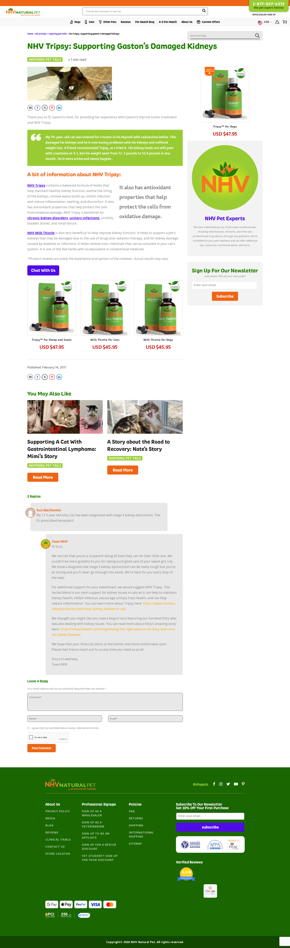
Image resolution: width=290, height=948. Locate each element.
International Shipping (141, 834)
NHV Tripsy (36, 185)
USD (266, 22)
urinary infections (84, 218)
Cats (91, 22)
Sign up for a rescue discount (99, 847)
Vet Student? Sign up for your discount (100, 858)
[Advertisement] (225, 332)
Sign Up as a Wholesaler (92, 813)
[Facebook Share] (37, 108)
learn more (51, 308)
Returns (136, 818)
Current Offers (210, 22)
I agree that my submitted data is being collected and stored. (64, 728)
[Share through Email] (30, 108)
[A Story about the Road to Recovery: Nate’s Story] (145, 417)
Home (30, 33)
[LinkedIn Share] (59, 108)
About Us (186, 22)
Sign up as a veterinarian (93, 824)
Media (50, 818)
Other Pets (109, 22)
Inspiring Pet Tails (58, 33)
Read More (43, 477)
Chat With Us (43, 270)
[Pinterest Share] (52, 108)
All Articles (40, 33)
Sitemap (135, 843)
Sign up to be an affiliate (96, 835)
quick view (54, 299)
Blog (49, 825)
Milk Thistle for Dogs (158, 340)
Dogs (77, 22)
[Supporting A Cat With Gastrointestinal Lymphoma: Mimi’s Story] (65, 417)
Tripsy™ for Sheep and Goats (52, 340)
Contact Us (55, 846)
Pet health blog (144, 22)
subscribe (210, 827)
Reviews (126, 22)
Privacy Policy (57, 811)
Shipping (136, 825)
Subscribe (225, 296)
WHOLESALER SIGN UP (264, 14)
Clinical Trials (58, 839)
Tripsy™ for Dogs (225, 126)
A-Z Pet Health (168, 22)
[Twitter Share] (45, 108)
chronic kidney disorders (47, 218)
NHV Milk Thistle (41, 233)
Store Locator (57, 853)
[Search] (204, 11)
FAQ (132, 811)
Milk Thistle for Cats (105, 340)
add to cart (51, 317)
